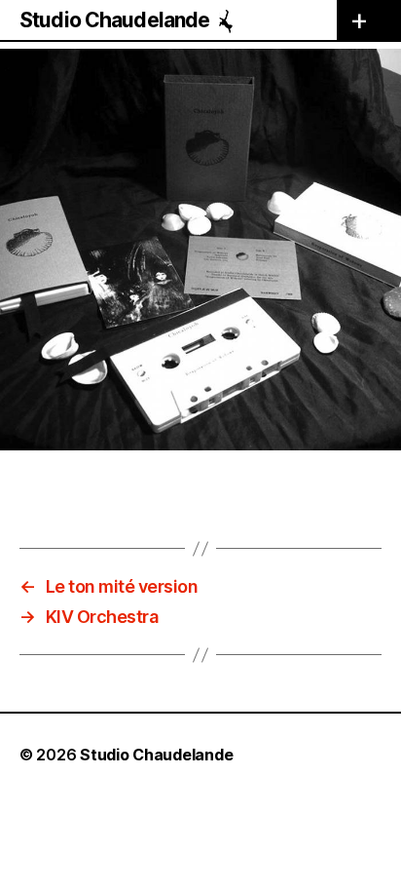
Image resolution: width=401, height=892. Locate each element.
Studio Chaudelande (114, 20)
